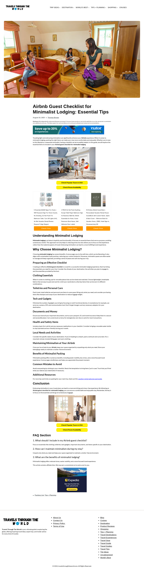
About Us (57, 517)
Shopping (104, 529)
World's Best (105, 558)
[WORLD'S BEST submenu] (88, 7)
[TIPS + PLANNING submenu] (105, 7)
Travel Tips (105, 549)
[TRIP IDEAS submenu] (59, 7)
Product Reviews (107, 526)
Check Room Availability (72, 187)
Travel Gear (105, 540)
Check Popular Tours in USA (72, 183)
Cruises (103, 520)
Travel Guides (106, 546)
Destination (105, 523)
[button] (72, 183)
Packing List (39, 495)
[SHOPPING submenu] (117, 7)
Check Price (46, 228)
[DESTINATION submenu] (73, 7)
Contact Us (57, 520)
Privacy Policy (59, 523)
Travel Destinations (108, 535)
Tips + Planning (50, 495)
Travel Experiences (108, 538)
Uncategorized (106, 555)
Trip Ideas (104, 552)
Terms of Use (58, 526)
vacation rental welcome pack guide (90, 379)
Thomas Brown (53, 117)
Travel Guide (105, 543)
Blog (102, 517)
